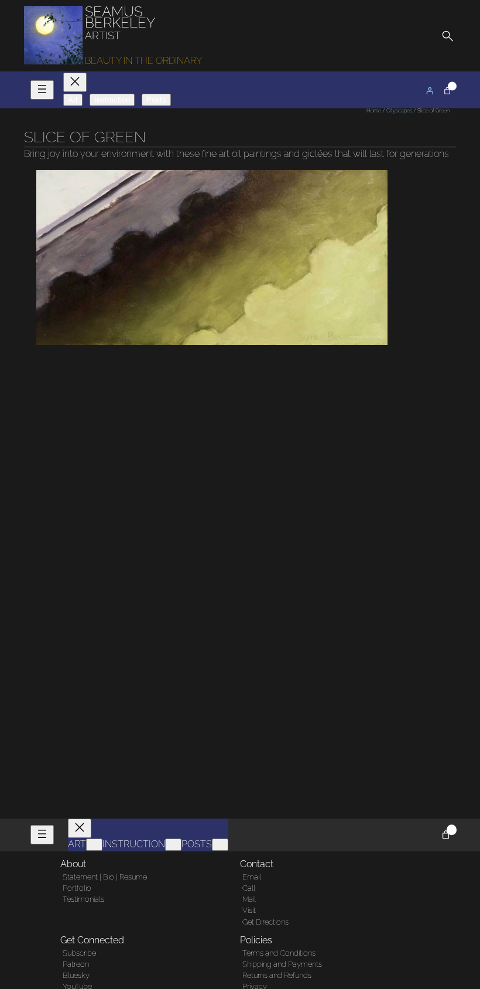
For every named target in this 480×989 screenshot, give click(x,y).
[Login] (429, 91)
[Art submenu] (94, 845)
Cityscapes (399, 111)
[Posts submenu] (220, 845)
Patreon (76, 964)
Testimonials (83, 899)
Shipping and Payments (282, 964)
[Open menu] (42, 90)
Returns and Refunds (276, 975)
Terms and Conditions (279, 953)
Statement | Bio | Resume (105, 876)
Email (251, 876)
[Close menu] (75, 82)
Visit (249, 910)
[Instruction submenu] (173, 845)
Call (248, 888)
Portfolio (77, 888)
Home (373, 111)
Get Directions (265, 922)
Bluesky (76, 975)
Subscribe (79, 953)
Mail (249, 899)
